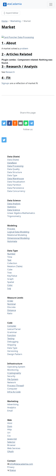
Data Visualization (16, 181)
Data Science (13, 209)
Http (9, 429)
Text (9, 260)
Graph (10, 278)
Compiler (11, 326)
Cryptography (14, 373)
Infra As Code (14, 391)
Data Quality (13, 169)
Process (11, 228)
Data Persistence (15, 188)
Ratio (9, 313)
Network (11, 382)
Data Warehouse (15, 178)
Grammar (12, 332)
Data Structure (14, 172)
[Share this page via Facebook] (9, 123)
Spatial (10, 282)
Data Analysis (13, 203)
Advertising (12, 404)
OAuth (10, 451)
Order (10, 300)
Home (5, 21)
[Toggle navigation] (50, 4)
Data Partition (14, 184)
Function (11, 335)
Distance (11, 310)
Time (9, 257)
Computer (12, 388)
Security (11, 376)
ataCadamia (14, 4)
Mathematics (28, 213)
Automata (12, 241)
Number (11, 253)
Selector (11, 442)
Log (9, 288)
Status (13, 470)
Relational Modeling (17, 235)
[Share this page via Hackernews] (15, 123)
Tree (9, 272)
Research (10, 72)
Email (10, 410)
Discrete (11, 307)
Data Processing (15, 166)
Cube (9, 269)
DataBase (12, 162)
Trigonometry (14, 216)
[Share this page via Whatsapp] (25, 123)
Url (8, 432)
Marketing (15, 21)
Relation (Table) (14, 266)
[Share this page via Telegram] (31, 123)
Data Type (12, 175)
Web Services (13, 448)
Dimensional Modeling (18, 238)
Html (9, 423)
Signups (6, 83)
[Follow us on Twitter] (4, 139)
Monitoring (12, 369)
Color (10, 285)
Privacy (10, 467)
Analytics (11, 407)
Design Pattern (14, 354)
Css (9, 435)
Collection (12, 263)
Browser (11, 445)
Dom (9, 426)
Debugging (12, 341)
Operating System (16, 366)
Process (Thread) (15, 385)
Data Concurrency (16, 191)
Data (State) (13, 159)
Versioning (12, 351)
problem (24, 48)
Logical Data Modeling (18, 231)
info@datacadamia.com (21, 464)
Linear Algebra (14, 213)
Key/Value (12, 275)
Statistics (11, 206)
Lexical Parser (14, 329)
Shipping (11, 344)
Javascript (12, 438)
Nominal (11, 304)
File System (12, 379)
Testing (10, 338)
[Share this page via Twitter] (4, 123)
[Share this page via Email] (20, 123)
